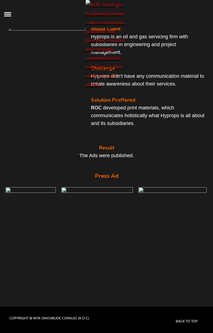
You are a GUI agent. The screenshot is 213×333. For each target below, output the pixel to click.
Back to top (187, 321)
